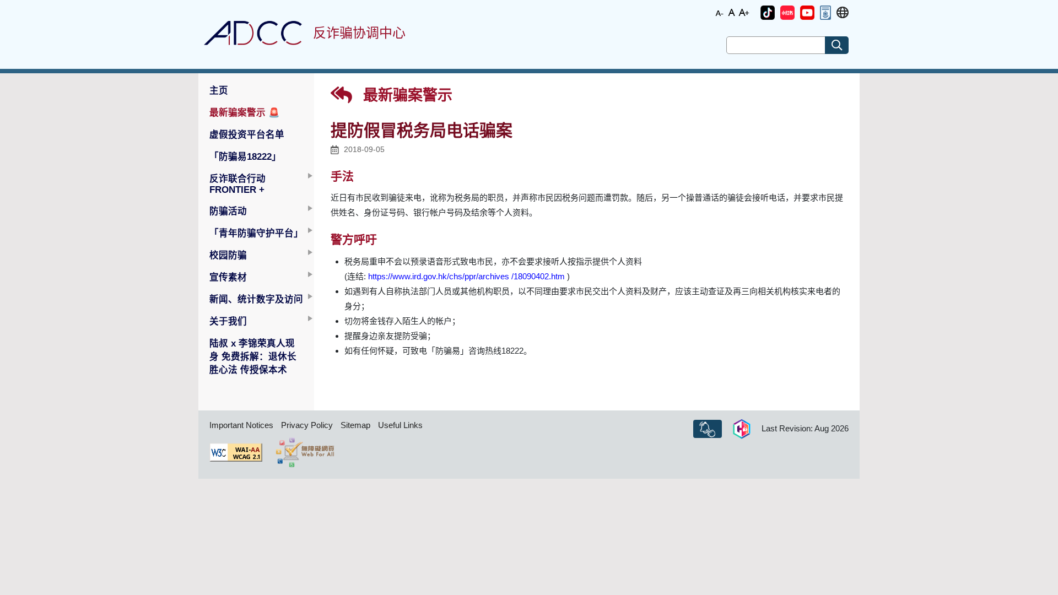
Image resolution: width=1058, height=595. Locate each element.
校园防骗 (228, 255)
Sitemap (355, 425)
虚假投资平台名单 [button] (246, 134)
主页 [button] (218, 90)
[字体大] (743, 12)
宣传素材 (228, 277)
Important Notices (241, 425)
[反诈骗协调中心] (253, 33)
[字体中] (731, 12)
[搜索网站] (837, 45)
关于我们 (228, 321)
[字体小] (719, 12)
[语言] (842, 13)
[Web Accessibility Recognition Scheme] (305, 452)
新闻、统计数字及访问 (256, 299)
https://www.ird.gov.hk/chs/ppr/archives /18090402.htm (466, 276)
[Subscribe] (707, 429)
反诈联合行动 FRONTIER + (237, 184)
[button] (767, 13)
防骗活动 (228, 211)
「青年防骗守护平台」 (256, 233)
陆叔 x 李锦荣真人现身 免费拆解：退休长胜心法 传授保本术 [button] (252, 356)
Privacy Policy (307, 425)
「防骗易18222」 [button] (245, 156)
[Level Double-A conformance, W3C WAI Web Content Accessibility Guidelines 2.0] (235, 452)
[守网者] (742, 429)
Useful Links (400, 425)
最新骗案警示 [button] (244, 112)
